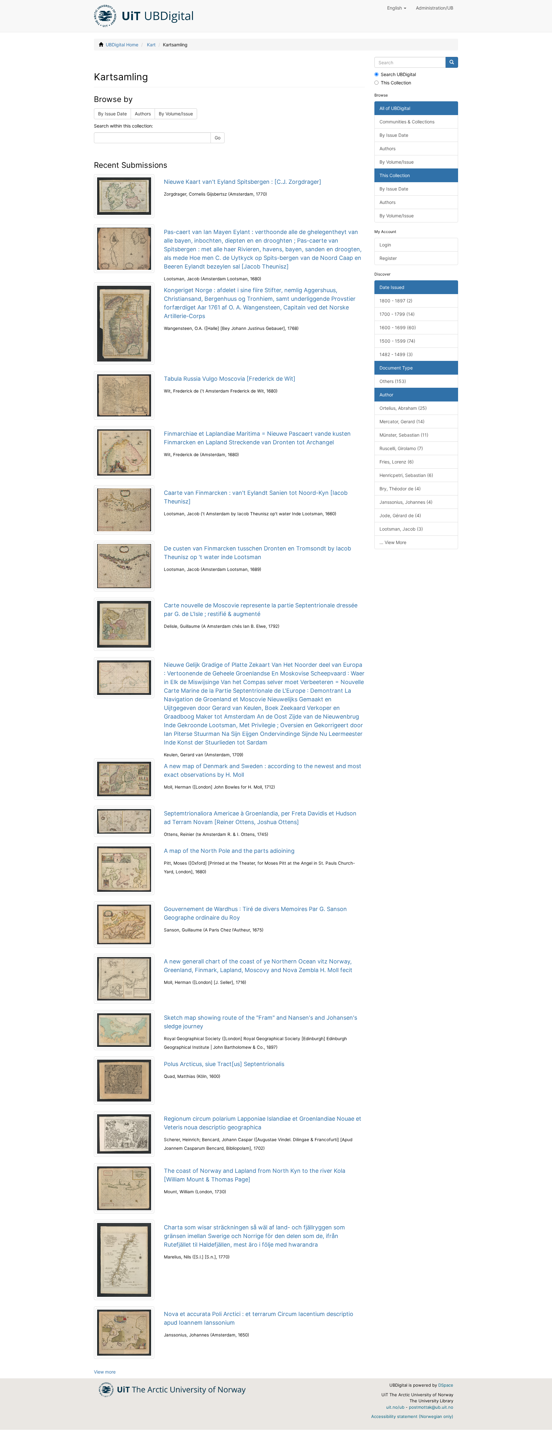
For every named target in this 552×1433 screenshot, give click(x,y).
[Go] (451, 62)
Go (217, 137)
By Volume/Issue (176, 113)
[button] (396, 8)
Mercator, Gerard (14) (402, 421)
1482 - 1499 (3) (396, 354)
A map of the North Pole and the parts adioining (229, 850)
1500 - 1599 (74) (397, 341)
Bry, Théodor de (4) (400, 488)
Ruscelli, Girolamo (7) (401, 448)
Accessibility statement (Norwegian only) (412, 1416)
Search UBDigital (398, 74)
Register (388, 258)
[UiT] (172, 1389)
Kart (151, 44)
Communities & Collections (406, 121)
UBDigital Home (122, 44)
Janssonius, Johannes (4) (406, 502)
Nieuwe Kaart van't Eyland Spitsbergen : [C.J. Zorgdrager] (242, 181)
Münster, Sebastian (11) (403, 435)
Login (385, 244)
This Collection (396, 82)
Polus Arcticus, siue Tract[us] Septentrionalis (224, 1064)
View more (105, 1372)
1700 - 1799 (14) (397, 314)
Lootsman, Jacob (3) (401, 529)
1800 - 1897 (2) (395, 300)
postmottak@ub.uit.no (431, 1407)
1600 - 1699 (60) (397, 327)
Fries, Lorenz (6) (396, 461)
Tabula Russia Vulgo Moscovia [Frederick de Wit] (229, 378)
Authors (143, 113)
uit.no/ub (395, 1407)
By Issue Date (112, 113)
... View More (392, 542)
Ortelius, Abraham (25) (403, 408)
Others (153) (392, 381)
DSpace (445, 1385)
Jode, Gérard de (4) (400, 515)
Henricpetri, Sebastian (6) (406, 475)
